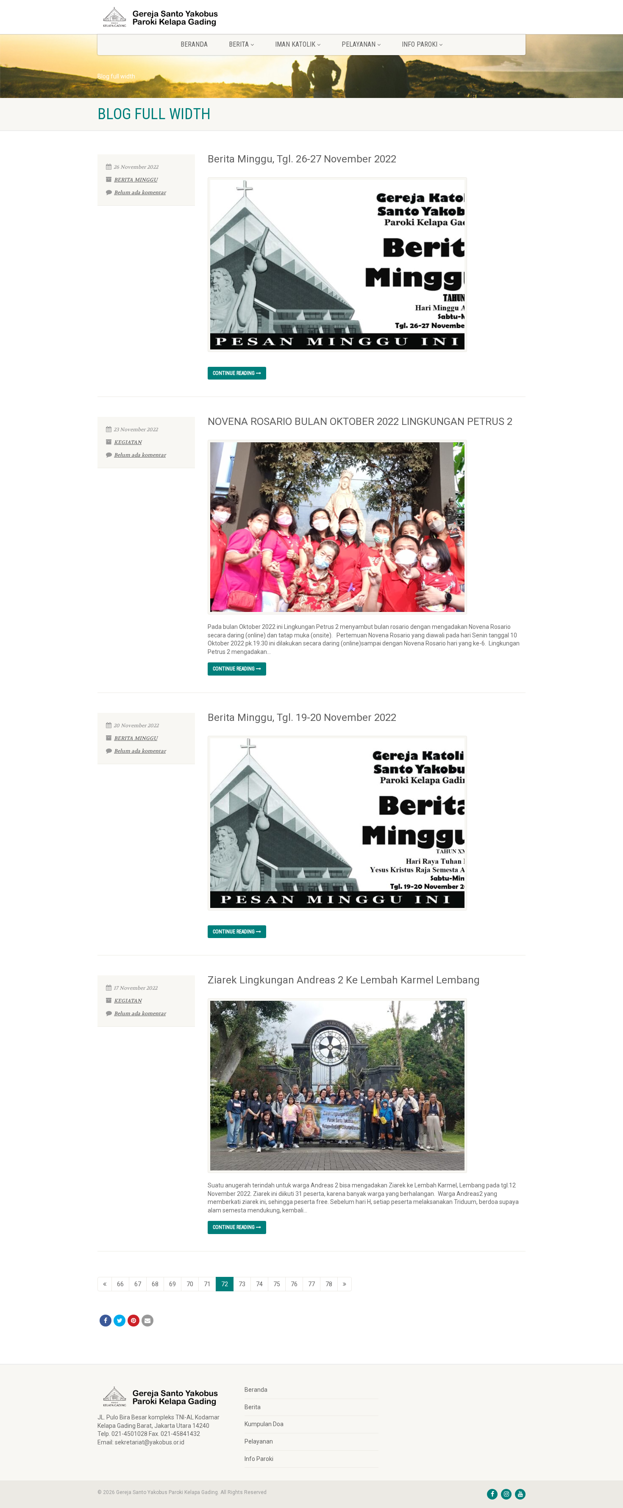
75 (276, 1284)
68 (155, 1284)
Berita (253, 1407)
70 (189, 1284)
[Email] (147, 1320)
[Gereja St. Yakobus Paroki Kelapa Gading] (164, 17)
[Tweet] (119, 1320)
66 (120, 1284)
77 (311, 1284)
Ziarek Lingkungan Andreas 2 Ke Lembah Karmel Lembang (344, 980)
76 (294, 1284)
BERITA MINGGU (135, 179)
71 (207, 1284)
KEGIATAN (128, 442)
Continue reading (234, 373)
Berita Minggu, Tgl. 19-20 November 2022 (302, 717)
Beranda (194, 44)
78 (328, 1284)
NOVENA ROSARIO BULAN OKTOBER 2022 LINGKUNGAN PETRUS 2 (360, 421)
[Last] (344, 1284)
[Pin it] (133, 1320)
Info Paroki (259, 1458)
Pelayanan (259, 1441)
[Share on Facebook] (105, 1320)
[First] (104, 1284)
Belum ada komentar (140, 192)
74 (259, 1284)
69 (172, 1284)
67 (137, 1284)
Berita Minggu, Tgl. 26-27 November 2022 (302, 159)
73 (242, 1284)
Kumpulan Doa (264, 1424)
